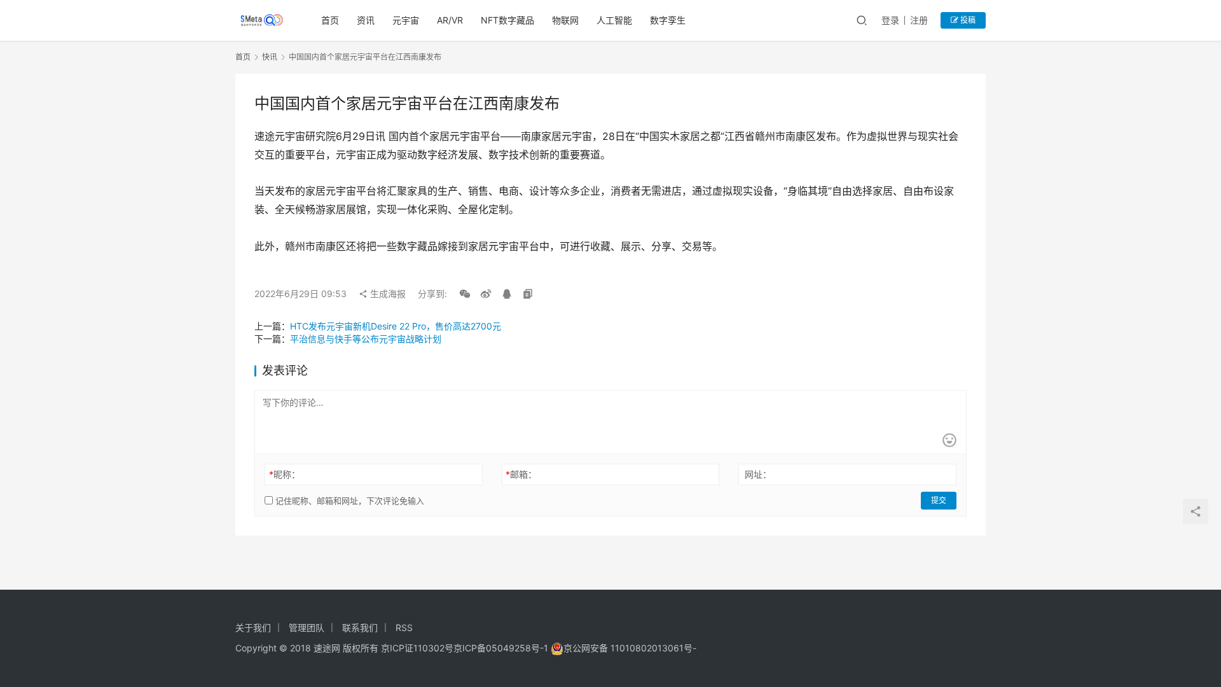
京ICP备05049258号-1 (502, 647)
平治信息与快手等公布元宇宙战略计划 (365, 338)
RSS (404, 627)
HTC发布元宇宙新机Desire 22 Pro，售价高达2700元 (395, 326)
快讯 (269, 57)
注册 (919, 20)
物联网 (565, 20)
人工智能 (614, 20)
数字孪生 (668, 20)
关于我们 (253, 627)
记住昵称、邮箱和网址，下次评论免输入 (348, 501)
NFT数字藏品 (507, 20)
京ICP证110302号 (417, 647)
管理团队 (306, 627)
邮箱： (521, 474)
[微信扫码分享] (465, 294)
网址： (758, 474)
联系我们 (360, 627)
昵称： (284, 474)
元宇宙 (405, 20)
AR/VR (450, 20)
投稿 (967, 20)
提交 (938, 500)
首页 (330, 20)
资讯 (366, 20)
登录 (890, 20)
